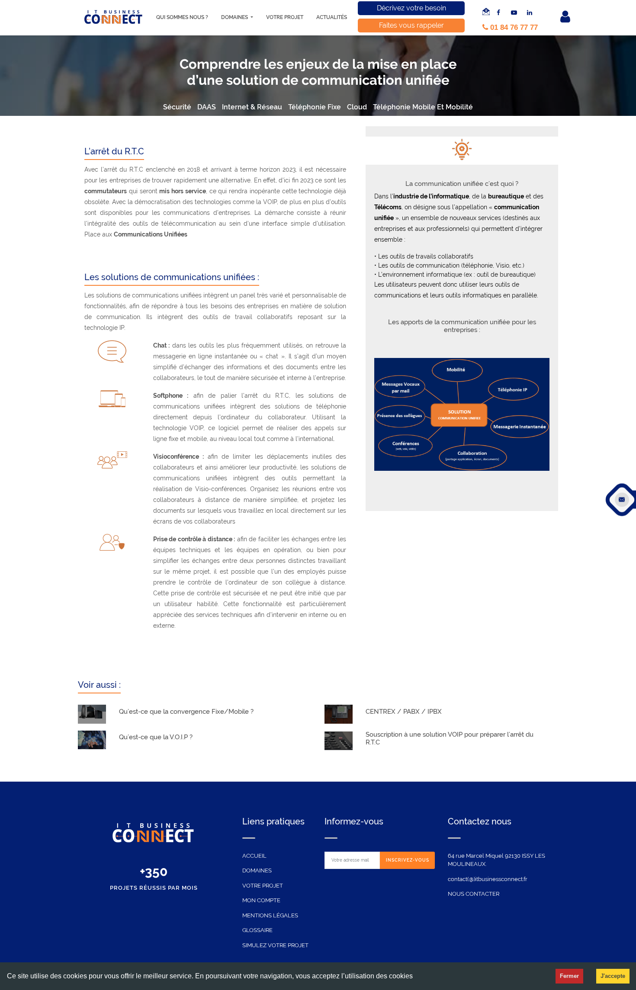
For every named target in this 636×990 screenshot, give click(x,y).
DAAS (206, 107)
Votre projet (284, 17)
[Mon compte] (560, 17)
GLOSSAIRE (257, 930)
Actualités (331, 17)
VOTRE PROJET (262, 885)
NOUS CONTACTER (473, 894)
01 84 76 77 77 (513, 27)
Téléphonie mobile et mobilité (423, 107)
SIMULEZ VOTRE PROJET (275, 945)
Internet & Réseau (252, 107)
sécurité (177, 107)
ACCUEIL (254, 856)
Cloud (357, 107)
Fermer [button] (569, 976)
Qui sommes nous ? (182, 17)
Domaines (235, 17)
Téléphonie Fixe (314, 107)
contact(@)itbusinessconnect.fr (487, 879)
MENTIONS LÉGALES (270, 915)
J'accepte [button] (613, 976)
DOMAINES (257, 870)
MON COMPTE (261, 900)
